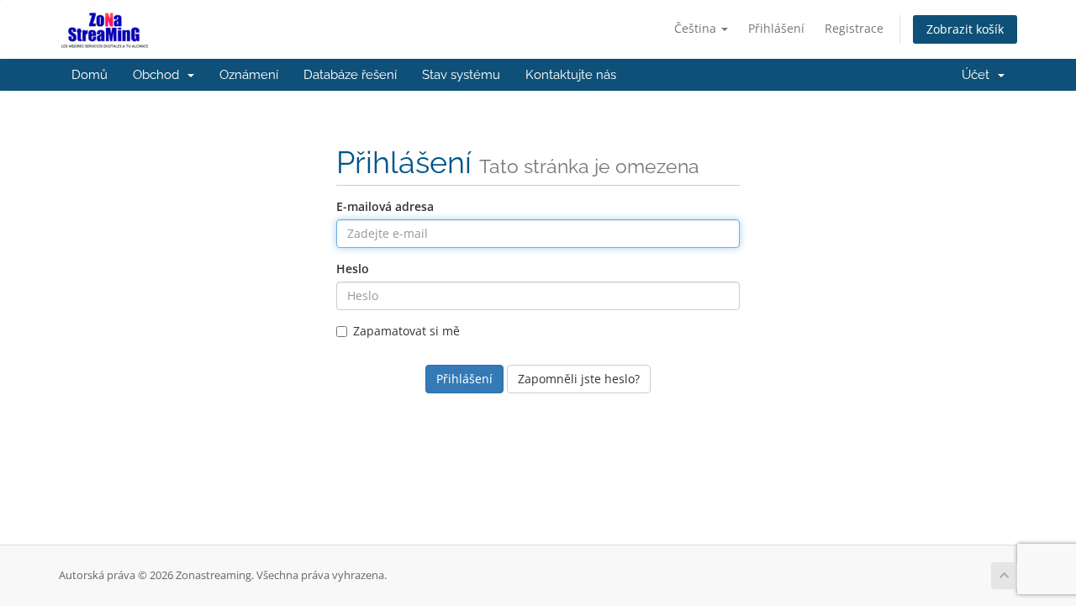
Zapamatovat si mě (406, 331)
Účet (979, 74)
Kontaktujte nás (570, 74)
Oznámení (248, 74)
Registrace (854, 28)
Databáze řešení (350, 74)
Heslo (352, 269)
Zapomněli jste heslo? (579, 379)
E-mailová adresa (385, 206)
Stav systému (461, 74)
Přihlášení (776, 28)
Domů (89, 74)
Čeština (697, 28)
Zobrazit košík (965, 29)
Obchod (159, 74)
